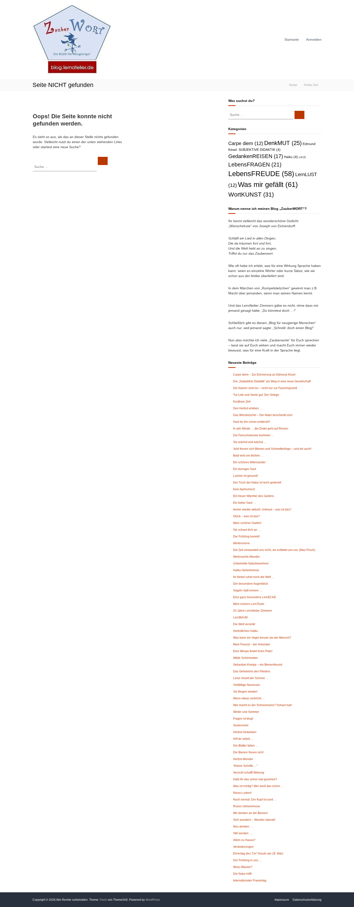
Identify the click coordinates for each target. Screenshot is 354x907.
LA (302, 157)
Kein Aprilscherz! (244, 489)
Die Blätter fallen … (245, 745)
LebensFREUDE (261, 174)
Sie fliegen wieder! (245, 691)
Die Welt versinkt (244, 624)
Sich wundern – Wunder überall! (254, 819)
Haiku (291, 157)
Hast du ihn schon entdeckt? (251, 422)
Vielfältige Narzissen (246, 685)
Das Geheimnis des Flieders (251, 671)
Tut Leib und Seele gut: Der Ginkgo (256, 395)
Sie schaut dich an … (247, 529)
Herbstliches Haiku (245, 631)
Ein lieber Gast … (244, 502)
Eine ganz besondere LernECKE (254, 597)
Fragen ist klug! (243, 718)
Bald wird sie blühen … (248, 455)
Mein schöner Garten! (247, 523)
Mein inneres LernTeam (248, 604)
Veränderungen (243, 846)
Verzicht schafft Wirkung (248, 772)
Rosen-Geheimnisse (246, 806)
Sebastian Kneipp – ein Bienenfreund (257, 664)
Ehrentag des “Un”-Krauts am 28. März (258, 853)
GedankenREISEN (255, 156)
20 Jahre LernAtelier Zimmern (252, 610)
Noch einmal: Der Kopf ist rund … (255, 799)
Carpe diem (245, 143)
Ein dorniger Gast (244, 469)
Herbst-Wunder (243, 759)
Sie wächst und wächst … (250, 442)
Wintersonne (241, 543)
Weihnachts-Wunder (246, 556)
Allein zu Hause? (244, 840)
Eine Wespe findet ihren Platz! (252, 651)
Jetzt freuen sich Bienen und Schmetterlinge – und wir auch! (272, 448)
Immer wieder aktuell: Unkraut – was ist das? (262, 509)
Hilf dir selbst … (243, 739)
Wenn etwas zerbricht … (249, 698)
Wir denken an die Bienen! (250, 813)
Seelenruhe (241, 725)
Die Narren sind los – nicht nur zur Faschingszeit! (265, 388)
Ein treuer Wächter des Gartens (253, 496)
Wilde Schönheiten (245, 658)
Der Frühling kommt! (246, 536)
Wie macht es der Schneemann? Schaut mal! (262, 705)
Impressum (282, 899)
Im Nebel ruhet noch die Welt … (254, 577)
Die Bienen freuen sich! (248, 752)
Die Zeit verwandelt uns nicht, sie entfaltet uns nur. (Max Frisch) (274, 550)
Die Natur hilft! (242, 873)
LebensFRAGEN (255, 164)
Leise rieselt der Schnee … (251, 678)
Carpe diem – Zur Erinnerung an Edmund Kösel (264, 374)
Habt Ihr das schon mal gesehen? (255, 779)
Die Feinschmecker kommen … (253, 435)
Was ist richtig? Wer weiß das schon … (258, 786)
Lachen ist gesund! (245, 475)
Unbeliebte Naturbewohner (251, 563)
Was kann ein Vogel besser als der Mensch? (262, 637)
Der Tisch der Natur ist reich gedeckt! (257, 482)
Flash (103, 899)
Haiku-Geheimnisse (246, 570)
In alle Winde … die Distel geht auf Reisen (260, 428)
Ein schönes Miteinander (249, 462)
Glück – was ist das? (246, 516)
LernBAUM (240, 617)
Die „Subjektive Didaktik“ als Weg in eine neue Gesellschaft (272, 381)
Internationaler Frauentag (249, 880)
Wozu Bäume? (242, 867)
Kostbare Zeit (241, 401)
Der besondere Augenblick (250, 583)
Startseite (291, 39)
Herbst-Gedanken (244, 732)
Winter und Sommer (246, 712)
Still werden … (242, 833)
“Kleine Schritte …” (245, 766)
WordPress (152, 899)
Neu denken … (243, 826)
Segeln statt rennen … (247, 590)
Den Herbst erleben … (247, 408)
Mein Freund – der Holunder (251, 644)
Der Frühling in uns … (247, 860)
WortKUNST (251, 194)
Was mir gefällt (268, 184)
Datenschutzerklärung (307, 899)
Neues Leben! (242, 792)
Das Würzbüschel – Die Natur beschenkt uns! (262, 415)
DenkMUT (283, 143)
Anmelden (313, 39)
